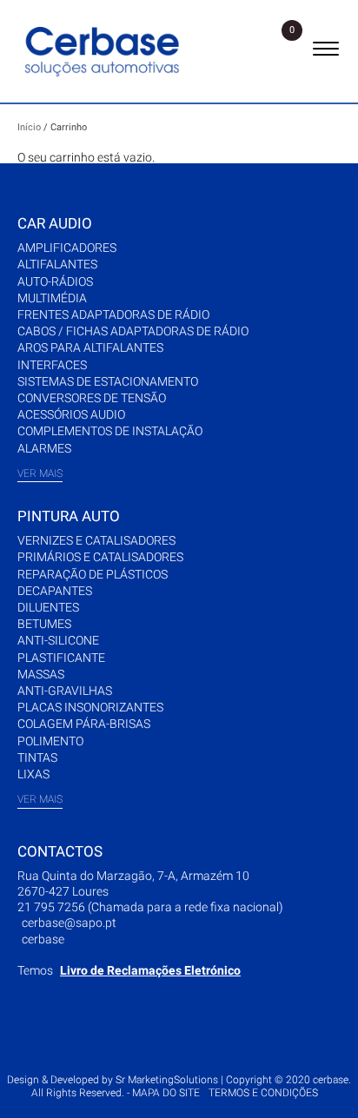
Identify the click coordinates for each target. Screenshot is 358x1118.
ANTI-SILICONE (58, 640)
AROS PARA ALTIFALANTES (90, 347)
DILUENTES (48, 607)
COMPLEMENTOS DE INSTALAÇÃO (109, 431)
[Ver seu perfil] (284, 51)
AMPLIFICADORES (66, 248)
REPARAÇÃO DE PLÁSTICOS (92, 574)
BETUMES (44, 624)
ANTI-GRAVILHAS (64, 691)
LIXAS (33, 774)
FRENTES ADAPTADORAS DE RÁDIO (113, 314)
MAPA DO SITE (166, 1093)
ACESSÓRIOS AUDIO (71, 414)
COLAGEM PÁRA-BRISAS (83, 724)
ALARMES (44, 448)
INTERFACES (52, 365)
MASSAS (40, 674)
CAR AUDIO (54, 223)
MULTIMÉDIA (52, 298)
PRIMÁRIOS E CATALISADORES (100, 557)
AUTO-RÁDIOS (55, 281)
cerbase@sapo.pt (69, 922)
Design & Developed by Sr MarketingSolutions (114, 1080)
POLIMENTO (50, 741)
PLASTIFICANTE (61, 658)
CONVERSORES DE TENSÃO (91, 398)
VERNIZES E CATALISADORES (96, 540)
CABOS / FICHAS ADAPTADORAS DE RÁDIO (133, 331)
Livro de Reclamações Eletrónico (150, 970)
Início (29, 127)
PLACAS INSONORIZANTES (90, 707)
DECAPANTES (54, 591)
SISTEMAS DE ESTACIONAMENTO (107, 381)
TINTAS (37, 757)
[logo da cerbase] (104, 51)
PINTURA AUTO (68, 516)
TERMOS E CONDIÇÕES (263, 1093)
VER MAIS (40, 473)
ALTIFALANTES (57, 264)
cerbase (43, 939)
